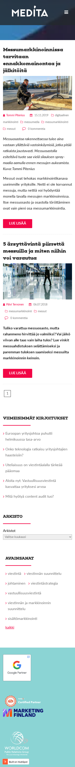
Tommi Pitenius (15, 115)
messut (11, 129)
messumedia (31, 122)
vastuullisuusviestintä (24, 593)
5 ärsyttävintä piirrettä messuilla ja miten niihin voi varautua (34, 251)
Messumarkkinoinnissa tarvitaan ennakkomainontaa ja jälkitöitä (33, 60)
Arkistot (9, 531)
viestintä (14, 574)
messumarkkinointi (56, 122)
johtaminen (16, 583)
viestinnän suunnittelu (44, 574)
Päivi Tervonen (15, 304)
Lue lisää (17, 223)
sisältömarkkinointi (22, 619)
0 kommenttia (36, 129)
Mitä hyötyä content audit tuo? (29, 496)
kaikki (9, 627)
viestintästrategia (44, 583)
